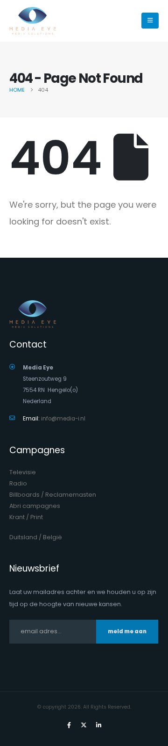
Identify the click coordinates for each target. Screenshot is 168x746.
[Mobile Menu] (150, 21)
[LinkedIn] (98, 725)
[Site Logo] (32, 21)
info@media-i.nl (63, 418)
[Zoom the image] (32, 305)
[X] (84, 725)
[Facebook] (69, 725)
